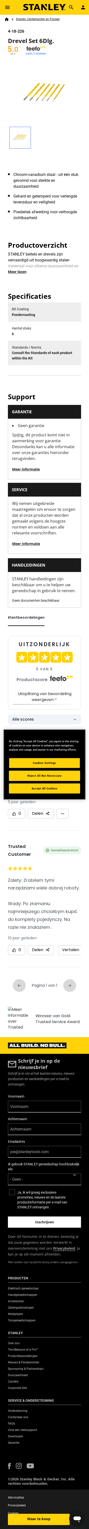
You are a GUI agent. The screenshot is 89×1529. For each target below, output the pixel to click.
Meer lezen (17, 271)
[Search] (71, 7)
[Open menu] (7, 7)
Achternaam (17, 1119)
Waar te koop (38, 1518)
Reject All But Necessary (44, 775)
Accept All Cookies (44, 788)
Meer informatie (26, 469)
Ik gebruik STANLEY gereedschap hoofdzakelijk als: (43, 1166)
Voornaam (16, 1096)
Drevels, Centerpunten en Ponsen (38, 19)
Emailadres (16, 1141)
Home (6, 19)
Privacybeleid (64, 1248)
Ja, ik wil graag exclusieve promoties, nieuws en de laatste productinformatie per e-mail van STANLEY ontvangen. (42, 1199)
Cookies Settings (44, 762)
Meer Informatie (26, 543)
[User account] (83, 7)
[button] (9, 1466)
